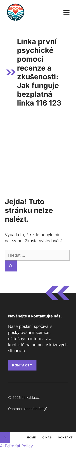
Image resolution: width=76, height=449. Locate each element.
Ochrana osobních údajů (27, 409)
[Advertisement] (38, 154)
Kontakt (65, 437)
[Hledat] (11, 265)
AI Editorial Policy (16, 446)
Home (31, 437)
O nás (47, 437)
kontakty (22, 365)
